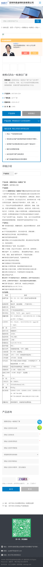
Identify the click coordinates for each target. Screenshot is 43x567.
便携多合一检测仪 (28, 27)
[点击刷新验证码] (23, 479)
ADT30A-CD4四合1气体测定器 (19, 506)
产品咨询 (11, 113)
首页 (11, 27)
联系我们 (31, 113)
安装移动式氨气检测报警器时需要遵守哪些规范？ (22, 139)
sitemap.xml (27, 564)
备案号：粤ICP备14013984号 (18, 562)
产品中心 (17, 27)
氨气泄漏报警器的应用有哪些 (17, 159)
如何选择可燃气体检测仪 (15, 154)
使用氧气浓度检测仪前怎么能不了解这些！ (21, 144)
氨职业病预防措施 (13, 149)
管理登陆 (19, 564)
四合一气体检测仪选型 (14, 134)
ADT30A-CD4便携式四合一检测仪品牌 (21, 503)
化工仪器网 (12, 564)
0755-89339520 (39, 422)
